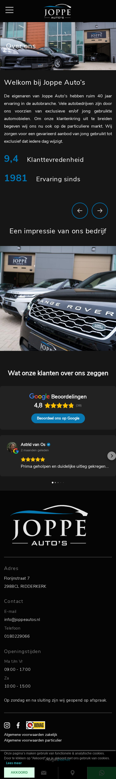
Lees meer (14, 763)
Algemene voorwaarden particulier (33, 740)
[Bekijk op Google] (12, 447)
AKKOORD (19, 772)
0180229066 (17, 636)
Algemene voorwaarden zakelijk (30, 734)
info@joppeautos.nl (22, 619)
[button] (4, 456)
